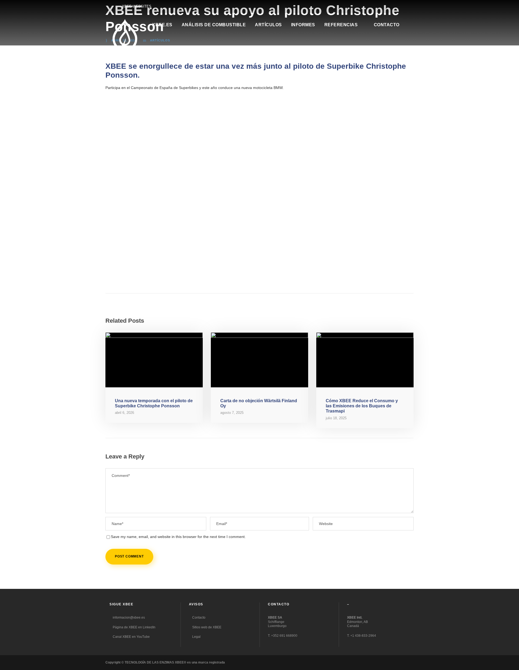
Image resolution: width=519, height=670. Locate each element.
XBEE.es (162, 24)
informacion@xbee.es (128, 617)
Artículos (268, 24)
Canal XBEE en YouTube (131, 637)
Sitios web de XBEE (206, 627)
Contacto (387, 24)
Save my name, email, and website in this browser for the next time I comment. (178, 536)
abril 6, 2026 (124, 413)
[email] (402, 6)
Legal (196, 637)
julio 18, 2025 (336, 418)
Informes (303, 24)
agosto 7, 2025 (232, 413)
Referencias (341, 24)
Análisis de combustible (214, 24)
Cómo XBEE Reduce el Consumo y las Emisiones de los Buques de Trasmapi (362, 405)
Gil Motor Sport (276, 269)
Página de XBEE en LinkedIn (133, 627)
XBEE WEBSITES (136, 6)
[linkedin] (412, 6)
